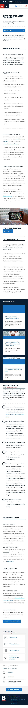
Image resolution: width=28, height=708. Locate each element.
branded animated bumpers (12, 143)
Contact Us (14, 703)
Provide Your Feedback (14, 689)
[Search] (25, 6)
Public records (15, 700)
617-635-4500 (10, 672)
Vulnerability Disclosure (18, 699)
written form (10, 561)
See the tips (7, 231)
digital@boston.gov (7, 196)
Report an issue (14, 696)
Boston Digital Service (12, 387)
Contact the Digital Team (12, 621)
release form (6, 552)
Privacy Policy (15, 697)
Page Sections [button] (8, 30)
